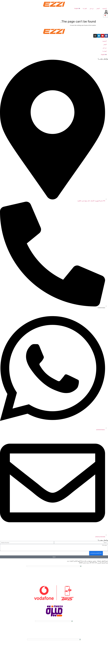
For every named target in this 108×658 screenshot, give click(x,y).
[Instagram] (95, 36)
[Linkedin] (99, 36)
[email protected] (100, 536)
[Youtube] (102, 36)
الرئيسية (104, 8)
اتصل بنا (85, 8)
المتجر (98, 8)
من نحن (92, 8)
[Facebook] (106, 36)
